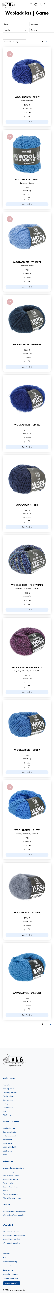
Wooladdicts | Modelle (11, 1239)
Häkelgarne (7, 1104)
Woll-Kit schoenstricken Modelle (14, 1211)
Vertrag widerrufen (11, 1283)
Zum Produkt (27, 122)
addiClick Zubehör (10, 1147)
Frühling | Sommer (10, 1092)
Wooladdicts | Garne (11, 1232)
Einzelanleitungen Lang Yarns (13, 1168)
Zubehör (6, 1154)
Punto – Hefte (8, 1183)
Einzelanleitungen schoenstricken (14, 1172)
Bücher (5, 1190)
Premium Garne (8, 1096)
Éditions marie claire (10, 1194)
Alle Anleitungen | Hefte (12, 1198)
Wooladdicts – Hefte (10, 1179)
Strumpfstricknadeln (10, 1132)
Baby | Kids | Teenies (11, 1187)
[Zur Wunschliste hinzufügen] (28, 116)
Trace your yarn (8, 1107)
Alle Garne (7, 1115)
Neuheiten (6, 1085)
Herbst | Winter (8, 1089)
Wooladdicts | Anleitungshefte (14, 1235)
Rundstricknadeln (9, 1128)
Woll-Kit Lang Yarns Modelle (13, 1215)
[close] (50, 4)
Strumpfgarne (8, 1100)
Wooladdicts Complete (11, 1243)
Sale (4, 1111)
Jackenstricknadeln (9, 1136)
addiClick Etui (8, 1143)
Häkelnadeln (7, 1139)
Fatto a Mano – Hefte (11, 1175)
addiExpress (7, 1151)
